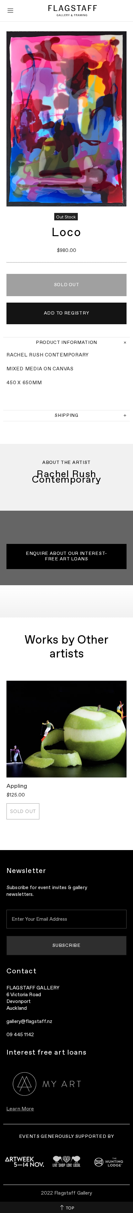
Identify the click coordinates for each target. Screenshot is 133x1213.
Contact (21, 971)
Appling (16, 786)
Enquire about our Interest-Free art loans (66, 556)
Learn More (20, 1109)
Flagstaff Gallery (72, 11)
